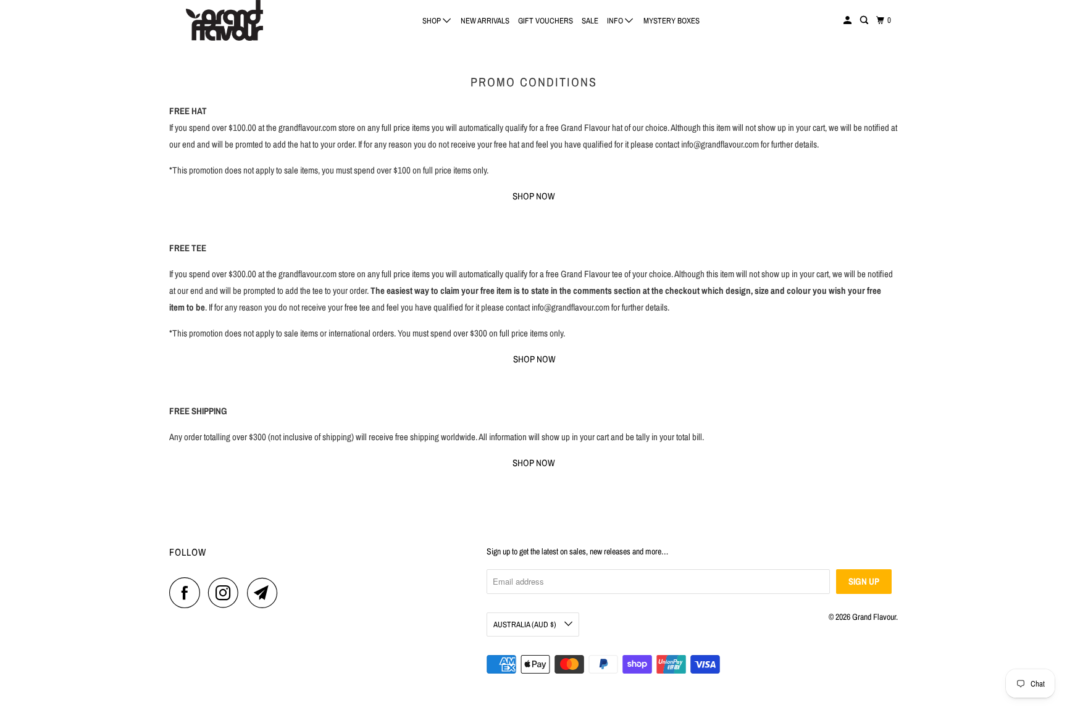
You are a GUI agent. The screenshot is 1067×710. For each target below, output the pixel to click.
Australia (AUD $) (525, 624)
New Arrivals (485, 20)
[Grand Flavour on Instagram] (226, 592)
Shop (432, 20)
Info (616, 20)
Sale (590, 20)
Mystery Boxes (671, 20)
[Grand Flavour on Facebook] (187, 592)
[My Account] (848, 20)
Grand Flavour (874, 616)
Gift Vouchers (545, 20)
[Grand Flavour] (224, 20)
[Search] (865, 20)
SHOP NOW (534, 196)
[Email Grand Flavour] (265, 592)
